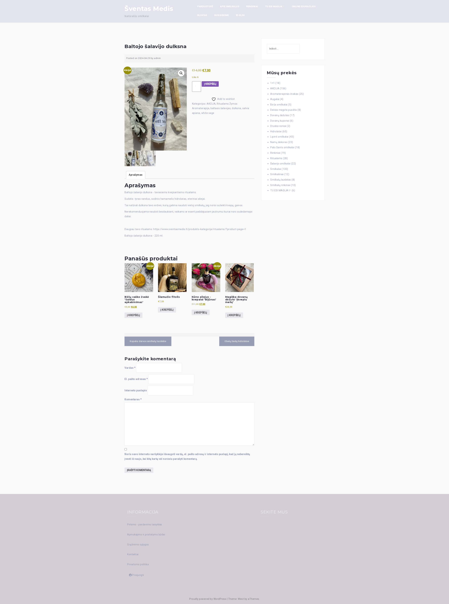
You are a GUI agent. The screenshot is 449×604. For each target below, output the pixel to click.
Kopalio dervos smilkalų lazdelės (148, 341)
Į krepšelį (210, 83)
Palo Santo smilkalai (282, 147)
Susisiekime (221, 15)
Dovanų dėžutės (279, 115)
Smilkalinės (277, 174)
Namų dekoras (278, 142)
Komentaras (133, 399)
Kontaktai (133, 554)
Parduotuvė (205, 6)
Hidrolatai (276, 131)
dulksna (236, 108)
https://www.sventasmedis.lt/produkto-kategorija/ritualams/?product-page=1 (199, 229)
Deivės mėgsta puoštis (283, 109)
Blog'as (202, 15)
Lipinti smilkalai (279, 136)
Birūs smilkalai (278, 104)
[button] (181, 73)
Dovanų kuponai (279, 120)
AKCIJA (211, 103)
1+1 (272, 83)
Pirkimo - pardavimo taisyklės (144, 524)
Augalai (274, 99)
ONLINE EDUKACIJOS (304, 6)
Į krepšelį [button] (133, 315)
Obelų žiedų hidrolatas (236, 341)
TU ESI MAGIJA (273, 6)
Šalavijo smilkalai (280, 163)
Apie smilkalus (229, 6)
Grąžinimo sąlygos (138, 544)
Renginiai (252, 6)
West (241, 599)
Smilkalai (275, 169)
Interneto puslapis (136, 390)
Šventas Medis (149, 8)
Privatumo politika (138, 564)
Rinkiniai (275, 152)
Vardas (130, 367)
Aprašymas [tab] (136, 174)
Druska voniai (278, 126)
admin (157, 58)
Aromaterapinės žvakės (284, 93)
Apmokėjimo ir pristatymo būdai (146, 534)
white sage (207, 113)
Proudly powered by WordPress (207, 599)
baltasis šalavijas (220, 108)
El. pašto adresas (136, 379)
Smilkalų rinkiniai (280, 185)
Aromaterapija (200, 108)
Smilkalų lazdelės (280, 179)
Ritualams (223, 103)
